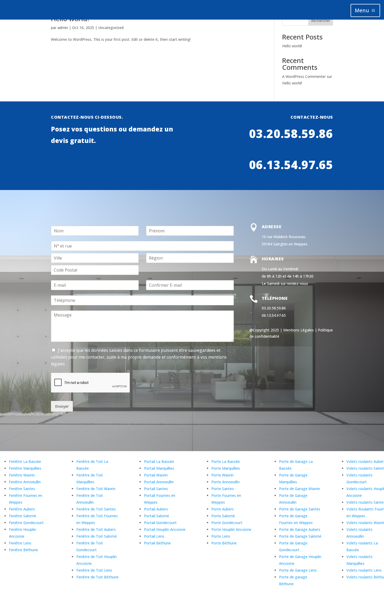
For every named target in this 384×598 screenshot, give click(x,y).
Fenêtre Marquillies (25, 468)
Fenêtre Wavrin (22, 475)
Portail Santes (156, 488)
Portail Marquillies (159, 468)
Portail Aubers (156, 509)
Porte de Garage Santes (299, 509)
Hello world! (292, 45)
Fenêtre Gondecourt (26, 522)
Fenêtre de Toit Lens (94, 570)
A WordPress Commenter (304, 76)
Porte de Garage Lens (298, 570)
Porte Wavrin (222, 475)
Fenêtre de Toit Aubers (96, 529)
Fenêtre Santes (22, 488)
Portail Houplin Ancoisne (164, 529)
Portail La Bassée (159, 461)
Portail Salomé (156, 515)
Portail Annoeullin (159, 481)
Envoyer (62, 406)
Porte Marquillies (225, 468)
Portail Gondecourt (160, 522)
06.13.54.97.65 (291, 164)
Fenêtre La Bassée (25, 461)
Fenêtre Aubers (22, 509)
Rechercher (320, 20)
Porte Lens (220, 536)
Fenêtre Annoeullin (25, 481)
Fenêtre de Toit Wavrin (95, 488)
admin (62, 27)
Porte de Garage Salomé (300, 536)
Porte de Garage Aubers (299, 529)
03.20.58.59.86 (291, 133)
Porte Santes (222, 488)
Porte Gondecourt (226, 522)
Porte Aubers (222, 509)
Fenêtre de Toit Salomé (96, 536)
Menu (362, 10)
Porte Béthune (224, 542)
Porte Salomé (223, 515)
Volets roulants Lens (364, 570)
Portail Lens (154, 536)
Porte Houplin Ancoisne (231, 529)
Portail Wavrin (156, 475)
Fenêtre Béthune (23, 549)
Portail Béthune (157, 542)
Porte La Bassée (225, 461)
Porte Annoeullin (225, 481)
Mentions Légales (298, 329)
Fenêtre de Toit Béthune (97, 576)
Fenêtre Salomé (22, 515)
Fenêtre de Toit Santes (96, 509)
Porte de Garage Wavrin (299, 488)
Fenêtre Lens (20, 542)
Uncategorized (111, 27)
